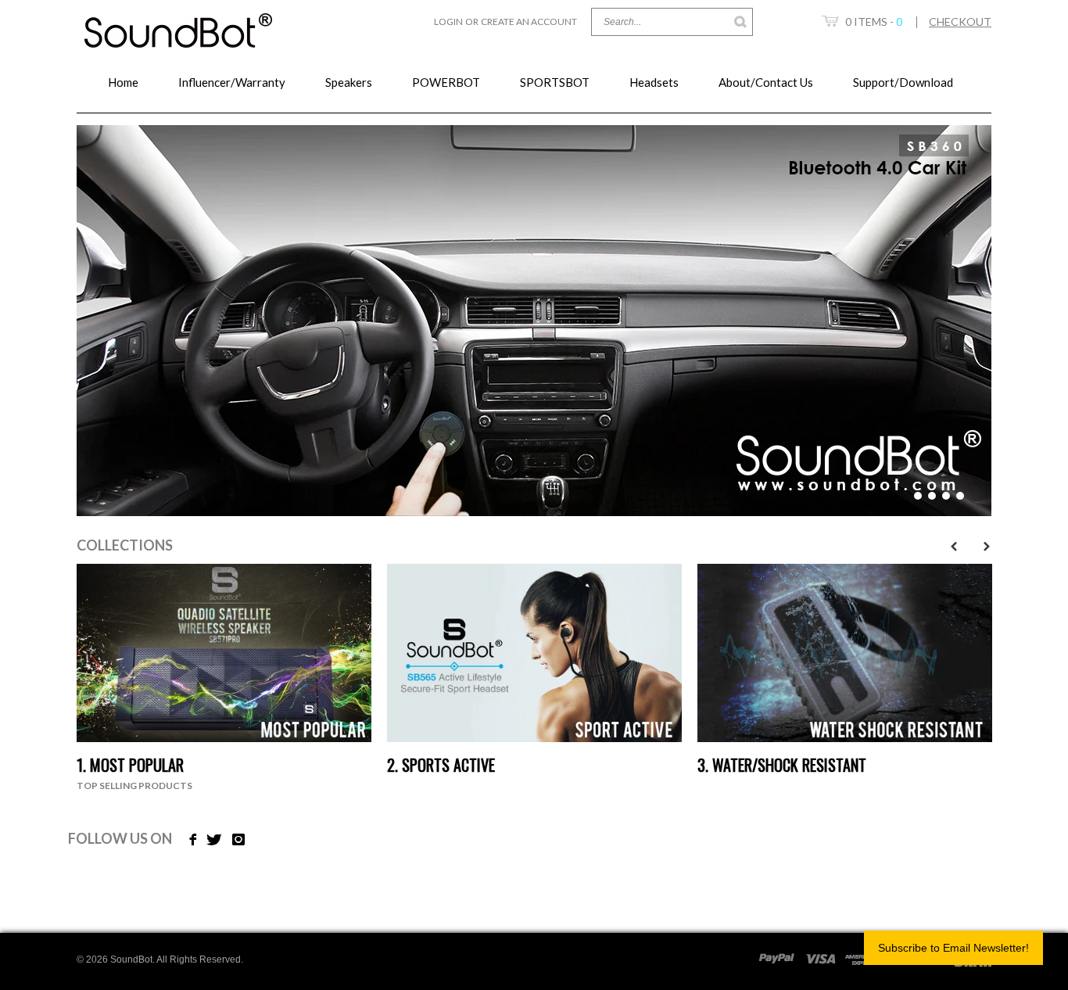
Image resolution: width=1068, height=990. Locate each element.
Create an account (529, 21)
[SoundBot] (179, 24)
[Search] (741, 22)
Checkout (960, 21)
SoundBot (131, 959)
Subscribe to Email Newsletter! (953, 948)
